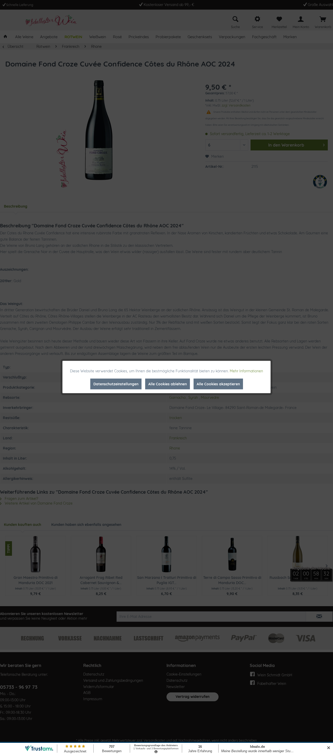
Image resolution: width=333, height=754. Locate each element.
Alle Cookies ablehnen (167, 384)
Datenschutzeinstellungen (115, 384)
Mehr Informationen (246, 371)
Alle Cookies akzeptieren (218, 384)
